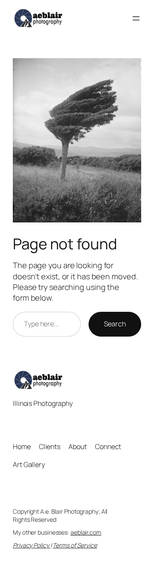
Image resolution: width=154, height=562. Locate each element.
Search (115, 323)
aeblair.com (86, 532)
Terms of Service (75, 545)
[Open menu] (136, 18)
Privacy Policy (31, 545)
